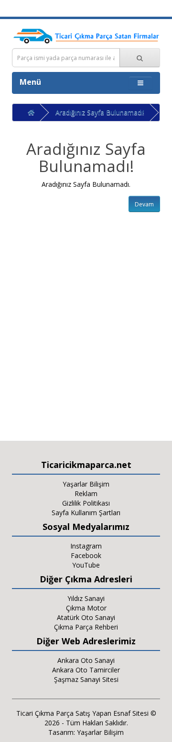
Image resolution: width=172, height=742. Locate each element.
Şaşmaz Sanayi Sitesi (86, 679)
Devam (144, 204)
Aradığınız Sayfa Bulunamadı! (99, 112)
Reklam (86, 493)
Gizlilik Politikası (86, 503)
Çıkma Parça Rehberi (86, 626)
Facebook (86, 555)
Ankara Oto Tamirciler (86, 669)
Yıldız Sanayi (86, 598)
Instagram (86, 545)
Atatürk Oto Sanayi (86, 617)
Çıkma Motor (86, 607)
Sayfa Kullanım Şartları (86, 512)
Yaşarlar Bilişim (86, 483)
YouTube (86, 564)
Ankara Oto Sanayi (86, 660)
